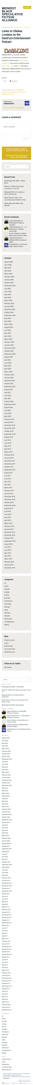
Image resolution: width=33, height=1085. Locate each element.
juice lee (14, 92)
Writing (6, 625)
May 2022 (7, 366)
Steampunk (8, 619)
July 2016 (7, 511)
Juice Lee (5, 66)
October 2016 (9, 502)
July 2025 (7, 288)
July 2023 (7, 330)
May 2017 (7, 481)
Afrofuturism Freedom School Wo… (16, 230)
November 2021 (9, 380)
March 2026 (8, 274)
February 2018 (9, 455)
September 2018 (10, 434)
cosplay (6, 592)
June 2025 (7, 291)
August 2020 (8, 407)
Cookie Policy (6, 1078)
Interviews (7, 604)
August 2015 (8, 544)
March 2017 (8, 487)
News (6, 610)
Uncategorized (9, 622)
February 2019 (9, 419)
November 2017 (9, 464)
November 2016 (9, 499)
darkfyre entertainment (15, 90)
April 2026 (7, 271)
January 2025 (9, 306)
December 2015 (9, 532)
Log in (6, 643)
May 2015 (7, 553)
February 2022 (9, 374)
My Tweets (8, 667)
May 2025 (7, 294)
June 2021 (7, 395)
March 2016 (8, 523)
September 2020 (10, 404)
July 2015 (7, 547)
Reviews (7, 613)
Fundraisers (8, 601)
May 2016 (7, 517)
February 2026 (9, 277)
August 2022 (8, 357)
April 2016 (7, 520)
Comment (25, 138)
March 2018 (8, 452)
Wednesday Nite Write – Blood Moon (14, 182)
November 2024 (9, 309)
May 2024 (7, 318)
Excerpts (7, 598)
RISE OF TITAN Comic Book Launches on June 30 (14, 187)
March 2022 (8, 372)
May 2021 (7, 398)
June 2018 (7, 443)
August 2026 (8, 262)
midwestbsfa (18, 27)
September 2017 (10, 470)
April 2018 (7, 449)
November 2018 (9, 428)
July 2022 (7, 360)
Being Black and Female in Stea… (18, 234)
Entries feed (8, 646)
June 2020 (7, 413)
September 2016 (10, 505)
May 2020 (7, 416)
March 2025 (8, 300)
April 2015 (7, 556)
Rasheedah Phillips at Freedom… (16, 224)
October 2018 (9, 431)
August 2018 (8, 437)
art (5, 583)
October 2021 (9, 383)
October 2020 (9, 401)
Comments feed (9, 649)
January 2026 (9, 279)
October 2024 (9, 312)
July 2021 (7, 392)
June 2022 (7, 363)
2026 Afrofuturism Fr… (17, 227)
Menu (28, 7)
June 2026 (7, 265)
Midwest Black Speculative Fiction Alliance (12, 14)
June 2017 (7, 478)
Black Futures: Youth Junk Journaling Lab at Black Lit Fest (15, 198)
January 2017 (9, 493)
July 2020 (7, 410)
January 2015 (9, 565)
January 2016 (9, 529)
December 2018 (9, 425)
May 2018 (7, 446)
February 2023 (9, 342)
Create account (9, 640)
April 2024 (7, 321)
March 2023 (8, 339)
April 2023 (7, 336)
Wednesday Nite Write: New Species (13, 204)
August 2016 (8, 508)
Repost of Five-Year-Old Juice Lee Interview (16, 156)
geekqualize (6, 92)
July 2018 (7, 440)
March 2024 (8, 324)
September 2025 (10, 285)
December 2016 (9, 496)
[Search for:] (31, 2)
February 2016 (9, 526)
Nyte (18, 66)
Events (6, 595)
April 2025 (7, 297)
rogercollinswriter (15, 221)
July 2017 (7, 476)
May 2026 (7, 268)
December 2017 (9, 461)
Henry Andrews (14, 233)
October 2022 (9, 351)
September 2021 (10, 386)
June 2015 (7, 550)
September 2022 (10, 354)
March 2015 (8, 559)
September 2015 (10, 541)
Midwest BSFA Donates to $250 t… (18, 241)
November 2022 (9, 348)
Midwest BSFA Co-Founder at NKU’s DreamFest (14, 193)
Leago (12, 66)
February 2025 (9, 303)
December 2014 (9, 568)
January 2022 (9, 377)
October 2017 (9, 467)
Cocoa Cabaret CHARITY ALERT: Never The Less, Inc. (17, 150)
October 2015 (9, 538)
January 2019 (9, 422)
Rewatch (7, 616)
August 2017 (8, 473)
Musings (27, 27)
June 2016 (7, 514)
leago (20, 92)
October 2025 (9, 282)
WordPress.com (9, 652)
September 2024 (10, 315)
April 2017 (7, 484)
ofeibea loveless (7, 94)
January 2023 (9, 345)
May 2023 (7, 333)
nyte (24, 92)
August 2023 (8, 327)
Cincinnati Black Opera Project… (18, 245)
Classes (7, 589)
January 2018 (9, 458)
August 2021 (8, 389)
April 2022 (7, 369)
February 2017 (9, 490)
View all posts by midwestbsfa (14, 107)
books (6, 586)
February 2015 (9, 562)
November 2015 (9, 535)
